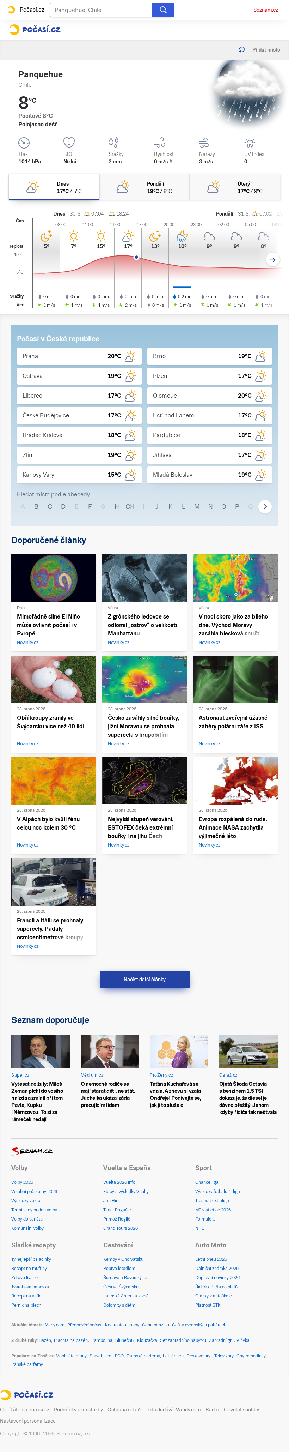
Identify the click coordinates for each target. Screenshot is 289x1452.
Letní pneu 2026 (211, 1259)
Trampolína (101, 1340)
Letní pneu (173, 1356)
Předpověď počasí (84, 1325)
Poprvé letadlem (119, 1268)
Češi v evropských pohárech (199, 1325)
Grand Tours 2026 (120, 1228)
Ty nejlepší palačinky (31, 1259)
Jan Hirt (111, 1200)
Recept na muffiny (29, 1268)
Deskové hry (198, 1356)
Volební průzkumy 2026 (34, 1191)
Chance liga (207, 1182)
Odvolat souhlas (242, 1409)
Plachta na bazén (71, 1340)
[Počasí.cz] (35, 29)
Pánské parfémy (27, 1364)
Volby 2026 (22, 1182)
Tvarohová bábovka (30, 1286)
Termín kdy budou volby (34, 1209)
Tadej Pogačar (117, 1209)
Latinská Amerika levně (126, 1296)
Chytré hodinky (251, 1356)
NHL (199, 1228)
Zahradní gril (221, 1340)
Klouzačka (147, 1340)
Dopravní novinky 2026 (217, 1277)
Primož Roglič (116, 1219)
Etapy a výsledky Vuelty (126, 1191)
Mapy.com (54, 1325)
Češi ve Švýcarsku (121, 1286)
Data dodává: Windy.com (173, 1409)
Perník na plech (26, 1305)
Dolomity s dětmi (119, 1305)
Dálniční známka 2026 (217, 1268)
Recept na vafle (26, 1296)
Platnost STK (208, 1305)
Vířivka (243, 1340)
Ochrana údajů (124, 1409)
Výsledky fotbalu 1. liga (217, 1191)
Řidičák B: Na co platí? (217, 1286)
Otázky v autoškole (213, 1296)
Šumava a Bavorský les (125, 1277)
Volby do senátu (27, 1219)
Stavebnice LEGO (107, 1356)
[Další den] (273, 259)
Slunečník (124, 1340)
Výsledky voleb (25, 1200)
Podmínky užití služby (78, 1409)
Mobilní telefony (71, 1356)
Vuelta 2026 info (119, 1182)
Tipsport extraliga (212, 1200)
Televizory (224, 1356)
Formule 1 (205, 1219)
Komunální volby (27, 1228)
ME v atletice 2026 (213, 1209)
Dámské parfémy (143, 1356)
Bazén (45, 1340)
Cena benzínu (155, 1325)
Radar (212, 1409)
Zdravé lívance (25, 1277)
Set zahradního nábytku (183, 1340)
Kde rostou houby (122, 1325)
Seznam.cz (265, 10)
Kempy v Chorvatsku (123, 1259)
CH (130, 506)
